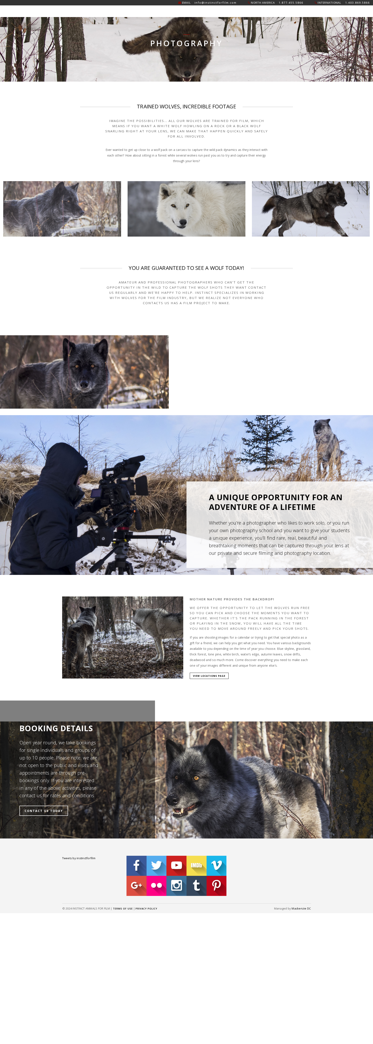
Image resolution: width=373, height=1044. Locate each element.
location (321, 510)
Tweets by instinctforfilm (79, 761)
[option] (62, 194)
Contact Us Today (44, 714)
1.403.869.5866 (357, 3)
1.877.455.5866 (291, 3)
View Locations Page (209, 623)
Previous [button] (124, 194)
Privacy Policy (146, 822)
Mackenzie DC (301, 822)
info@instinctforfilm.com (215, 3)
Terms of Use (123, 822)
